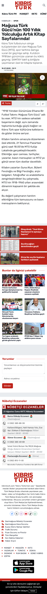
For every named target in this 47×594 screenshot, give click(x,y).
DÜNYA (32, 550)
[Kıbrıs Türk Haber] (23, 5)
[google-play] (23, 570)
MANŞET (24, 13)
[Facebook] (12, 514)
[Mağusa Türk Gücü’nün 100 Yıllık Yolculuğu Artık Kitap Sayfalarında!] (23, 86)
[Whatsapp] (35, 514)
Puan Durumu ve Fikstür (15, 532)
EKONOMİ (8, 553)
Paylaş (8, 103)
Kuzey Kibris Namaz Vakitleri (17, 527)
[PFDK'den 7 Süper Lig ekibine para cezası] (35, 328)
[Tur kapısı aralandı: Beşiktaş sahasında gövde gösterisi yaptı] (12, 328)
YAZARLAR (9, 550)
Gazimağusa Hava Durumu (16, 524)
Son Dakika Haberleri (14, 538)
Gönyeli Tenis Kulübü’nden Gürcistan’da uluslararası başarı (10, 315)
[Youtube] (26, 514)
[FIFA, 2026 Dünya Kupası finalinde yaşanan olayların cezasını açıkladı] (35, 280)
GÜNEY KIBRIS (37, 553)
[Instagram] (21, 514)
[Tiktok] (30, 514)
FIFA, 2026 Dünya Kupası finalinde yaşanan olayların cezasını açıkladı (32, 291)
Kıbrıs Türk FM (9, 13)
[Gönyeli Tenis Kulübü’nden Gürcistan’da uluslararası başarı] (12, 304)
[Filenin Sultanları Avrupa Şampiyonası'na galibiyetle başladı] (12, 280)
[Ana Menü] (3, 5)
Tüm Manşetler (11, 535)
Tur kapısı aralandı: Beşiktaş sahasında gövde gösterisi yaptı (11, 338)
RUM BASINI (21, 553)
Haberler (6, 21)
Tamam (32, 591)
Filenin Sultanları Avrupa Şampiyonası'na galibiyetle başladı (12, 290)
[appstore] (23, 563)
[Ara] (44, 5)
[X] (17, 514)
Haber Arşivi (10, 541)
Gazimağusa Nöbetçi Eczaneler (18, 521)
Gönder (7, 385)
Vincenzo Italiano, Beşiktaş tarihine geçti (34, 313)
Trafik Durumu (11, 530)
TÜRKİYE (21, 550)
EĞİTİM (7, 556)
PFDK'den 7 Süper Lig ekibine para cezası (34, 337)
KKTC (34, 13)
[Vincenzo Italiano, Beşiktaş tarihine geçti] (35, 304)
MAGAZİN (20, 548)
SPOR (16, 21)
